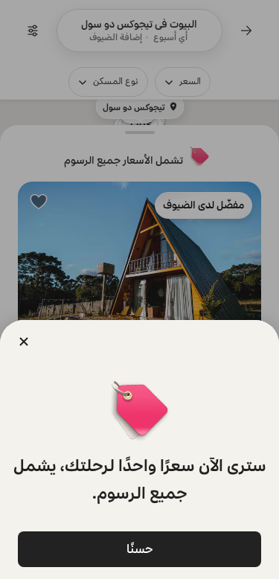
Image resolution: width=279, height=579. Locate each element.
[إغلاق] (24, 342)
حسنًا (139, 549)
